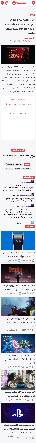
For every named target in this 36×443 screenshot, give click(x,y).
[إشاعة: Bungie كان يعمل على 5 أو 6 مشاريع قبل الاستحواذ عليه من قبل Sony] (18, 306)
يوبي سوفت (9, 168)
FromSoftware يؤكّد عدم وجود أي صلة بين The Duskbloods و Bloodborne (18, 287)
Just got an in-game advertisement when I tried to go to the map (18, 104)
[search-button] (2, 3)
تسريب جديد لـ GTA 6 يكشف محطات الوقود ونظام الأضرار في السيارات (20, 393)
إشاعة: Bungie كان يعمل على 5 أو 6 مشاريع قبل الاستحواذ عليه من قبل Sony (20, 322)
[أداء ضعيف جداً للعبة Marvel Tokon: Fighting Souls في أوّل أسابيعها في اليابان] (18, 343)
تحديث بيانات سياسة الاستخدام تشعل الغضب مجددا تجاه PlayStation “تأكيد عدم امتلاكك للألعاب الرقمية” (19, 428)
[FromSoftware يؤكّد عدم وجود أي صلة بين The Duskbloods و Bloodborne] (18, 273)
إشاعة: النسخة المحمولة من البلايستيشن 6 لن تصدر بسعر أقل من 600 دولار (19, 254)
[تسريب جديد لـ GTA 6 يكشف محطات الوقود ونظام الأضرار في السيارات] (18, 380)
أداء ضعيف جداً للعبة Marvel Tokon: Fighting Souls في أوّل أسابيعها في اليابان (20, 358)
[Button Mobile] (33, 3)
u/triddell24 (14, 113)
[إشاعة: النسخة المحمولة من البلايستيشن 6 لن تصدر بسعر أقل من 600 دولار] (18, 240)
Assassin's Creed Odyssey (23, 168)
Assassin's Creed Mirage (14, 164)
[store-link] (6, 3)
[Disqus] (18, 201)
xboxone (24, 113)
